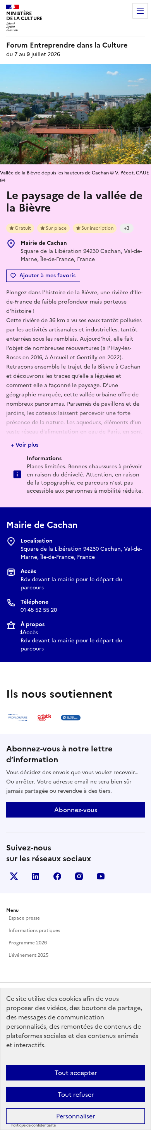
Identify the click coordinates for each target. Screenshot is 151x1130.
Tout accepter (76, 1072)
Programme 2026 (28, 942)
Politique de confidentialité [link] (33, 1125)
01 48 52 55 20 (39, 610)
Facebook (57, 876)
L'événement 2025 (28, 955)
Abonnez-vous (75, 809)
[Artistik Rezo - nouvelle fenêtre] (44, 717)
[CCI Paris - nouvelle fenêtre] (70, 717)
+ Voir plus (24, 445)
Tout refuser (76, 1094)
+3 (126, 228)
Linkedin (35, 876)
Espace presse (24, 918)
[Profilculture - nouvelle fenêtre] (17, 717)
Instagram (79, 876)
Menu (140, 11)
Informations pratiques (34, 930)
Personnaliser (75, 1116)
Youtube (100, 876)
